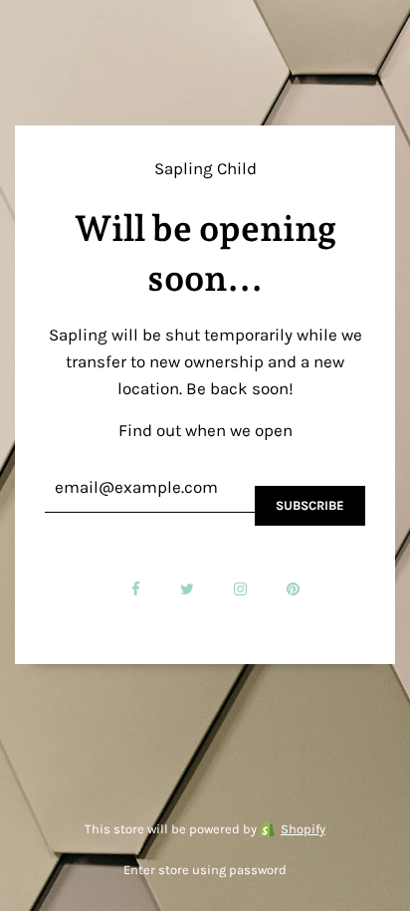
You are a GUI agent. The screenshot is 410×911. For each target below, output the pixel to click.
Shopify (303, 828)
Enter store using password (205, 869)
